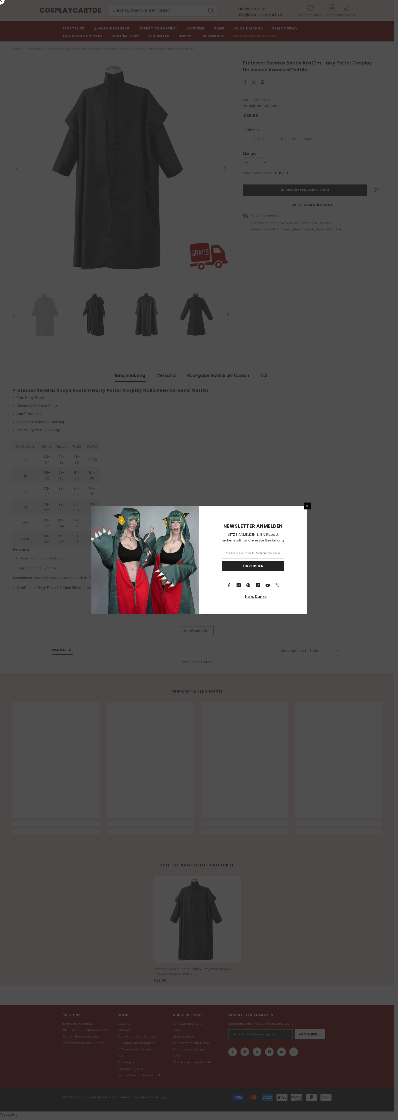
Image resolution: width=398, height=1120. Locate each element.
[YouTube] (267, 585)
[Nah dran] (307, 506)
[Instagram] (238, 585)
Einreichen (253, 566)
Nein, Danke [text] (255, 596)
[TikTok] (258, 585)
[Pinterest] (248, 585)
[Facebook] (229, 585)
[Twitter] (277, 585)
